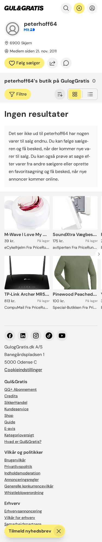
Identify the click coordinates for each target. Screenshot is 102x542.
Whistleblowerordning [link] (24, 492)
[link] (24, 8)
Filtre (21, 94)
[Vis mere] (59, 94)
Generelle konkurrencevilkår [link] (28, 486)
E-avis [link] (9, 428)
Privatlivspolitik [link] (18, 466)
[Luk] (58, 531)
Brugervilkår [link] (15, 460)
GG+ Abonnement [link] (20, 389)
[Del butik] (52, 63)
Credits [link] (11, 395)
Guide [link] (9, 422)
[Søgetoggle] (66, 8)
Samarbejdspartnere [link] (22, 524)
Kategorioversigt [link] (19, 435)
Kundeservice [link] (16, 408)
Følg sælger (28, 63)
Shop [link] (8, 415)
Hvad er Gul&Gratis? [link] (22, 441)
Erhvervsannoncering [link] (23, 511)
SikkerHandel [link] (15, 402)
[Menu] (92, 8)
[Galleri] (74, 94)
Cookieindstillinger (23, 370)
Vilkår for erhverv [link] (19, 517)
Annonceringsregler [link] (21, 479)
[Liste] (90, 94)
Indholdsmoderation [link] (22, 473)
